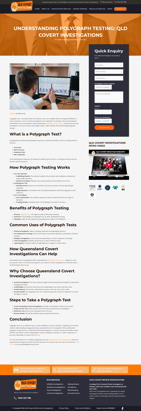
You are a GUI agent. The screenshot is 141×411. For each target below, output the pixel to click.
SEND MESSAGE (104, 127)
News (109, 9)
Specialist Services (97, 9)
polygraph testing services (54, 123)
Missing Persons (80, 9)
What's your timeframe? (102, 117)
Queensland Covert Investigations (60, 340)
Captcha (98, 106)
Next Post (84, 362)
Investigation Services (61, 9)
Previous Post (5, 362)
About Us (45, 9)
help (38, 335)
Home (37, 9)
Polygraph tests (25, 214)
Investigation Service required (104, 84)
